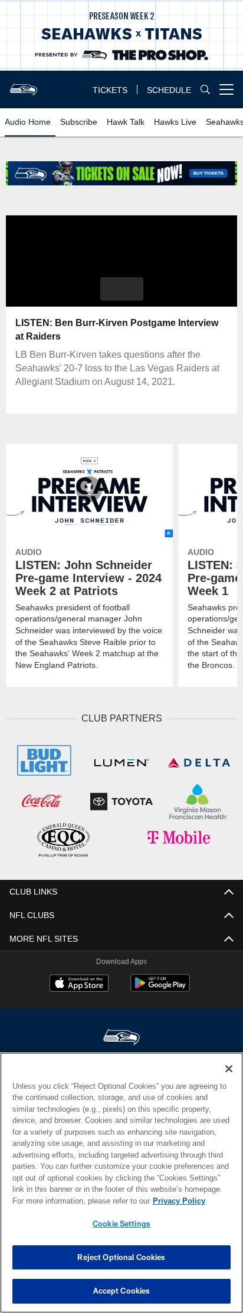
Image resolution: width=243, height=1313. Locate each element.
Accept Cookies (121, 1290)
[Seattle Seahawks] (121, 1036)
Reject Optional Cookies (121, 1257)
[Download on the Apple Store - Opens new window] (79, 983)
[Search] (205, 90)
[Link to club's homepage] (23, 84)
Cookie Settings (121, 1223)
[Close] (229, 1069)
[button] (121, 289)
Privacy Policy (77, 1200)
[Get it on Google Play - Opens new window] (160, 987)
